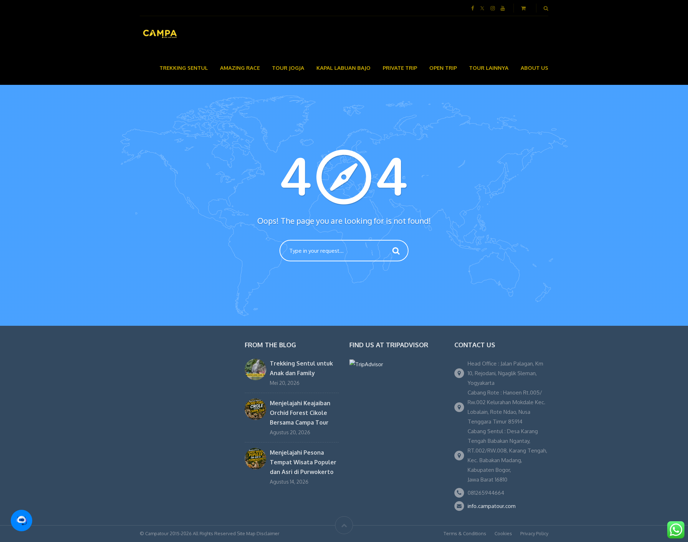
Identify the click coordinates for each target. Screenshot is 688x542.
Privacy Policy (534, 533)
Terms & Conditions (465, 533)
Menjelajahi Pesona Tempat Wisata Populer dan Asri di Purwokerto (303, 462)
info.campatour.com (492, 506)
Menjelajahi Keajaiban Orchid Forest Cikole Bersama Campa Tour (300, 413)
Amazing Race (240, 67)
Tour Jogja (288, 67)
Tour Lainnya (488, 67)
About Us (534, 67)
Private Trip (400, 67)
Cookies (503, 533)
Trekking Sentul (183, 67)
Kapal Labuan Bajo (343, 67)
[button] (21, 520)
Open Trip (443, 67)
